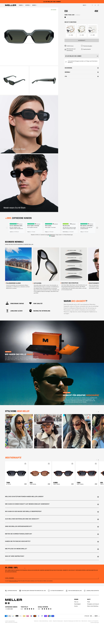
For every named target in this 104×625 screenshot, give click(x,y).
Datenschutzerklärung (13, 580)
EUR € (96, 616)
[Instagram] (8, 603)
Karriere (76, 606)
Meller (13, 621)
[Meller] (10, 5)
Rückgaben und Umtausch (93, 604)
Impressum (36, 620)
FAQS (88, 601)
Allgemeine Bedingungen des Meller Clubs (72, 620)
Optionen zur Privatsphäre (93, 620)
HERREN (27, 5)
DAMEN (20, 5)
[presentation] (65, 30)
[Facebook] (6, 603)
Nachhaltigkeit (77, 604)
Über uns (76, 601)
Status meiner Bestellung (92, 606)
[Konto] (95, 5)
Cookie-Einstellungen (94, 622)
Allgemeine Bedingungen (58, 620)
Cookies (50, 620)
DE (91, 616)
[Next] (98, 411)
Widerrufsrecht (84, 620)
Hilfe (84, 5)
